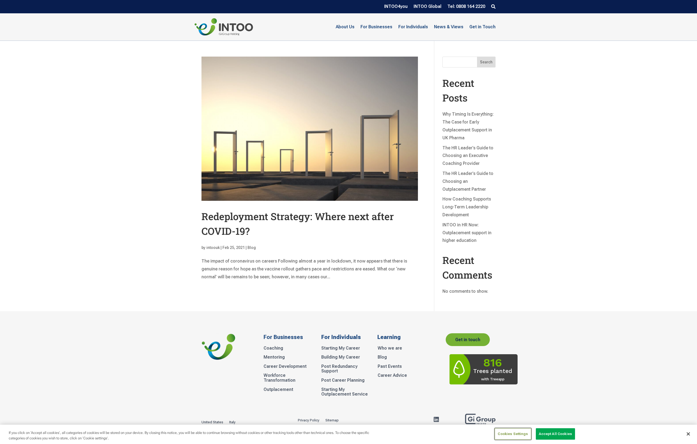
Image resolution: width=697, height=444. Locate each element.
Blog (251, 247)
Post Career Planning (343, 380)
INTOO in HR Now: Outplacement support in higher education (466, 232)
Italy (232, 422)
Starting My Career (340, 348)
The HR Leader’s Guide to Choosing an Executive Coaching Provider (467, 155)
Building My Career (340, 357)
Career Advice (392, 375)
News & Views (448, 26)
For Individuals (413, 26)
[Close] (688, 434)
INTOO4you (396, 7)
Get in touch (467, 339)
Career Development (285, 366)
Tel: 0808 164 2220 (466, 7)
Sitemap (332, 420)
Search (486, 62)
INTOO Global (427, 7)
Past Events (390, 366)
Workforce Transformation (279, 378)
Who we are (390, 348)
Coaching (273, 348)
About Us (345, 26)
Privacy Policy (308, 420)
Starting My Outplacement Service (344, 392)
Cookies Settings (513, 434)
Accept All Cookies (555, 434)
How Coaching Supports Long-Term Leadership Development (466, 206)
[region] (348, 434)
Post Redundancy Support (339, 369)
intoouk (213, 247)
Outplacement (278, 389)
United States (212, 422)
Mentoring (274, 357)
